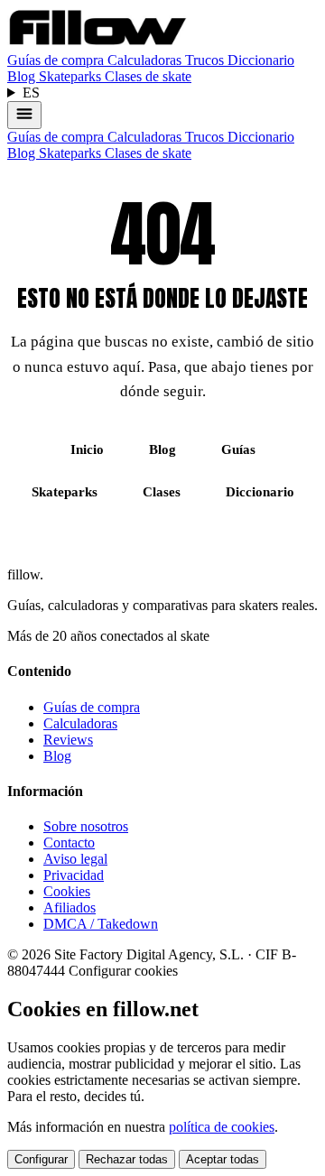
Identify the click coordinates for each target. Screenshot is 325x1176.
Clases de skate (148, 76)
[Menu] (24, 115)
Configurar (41, 1159)
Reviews (68, 739)
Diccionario (261, 60)
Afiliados (69, 907)
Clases (162, 492)
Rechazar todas (127, 1159)
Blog (23, 76)
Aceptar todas (222, 1159)
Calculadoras (146, 60)
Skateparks (72, 76)
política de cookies (221, 1126)
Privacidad (73, 875)
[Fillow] (97, 43)
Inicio (87, 449)
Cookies (66, 891)
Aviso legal (75, 858)
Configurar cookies (123, 970)
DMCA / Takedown (100, 923)
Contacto (69, 842)
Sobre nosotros (85, 826)
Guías (238, 449)
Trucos (206, 60)
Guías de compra (57, 60)
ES (31, 92)
